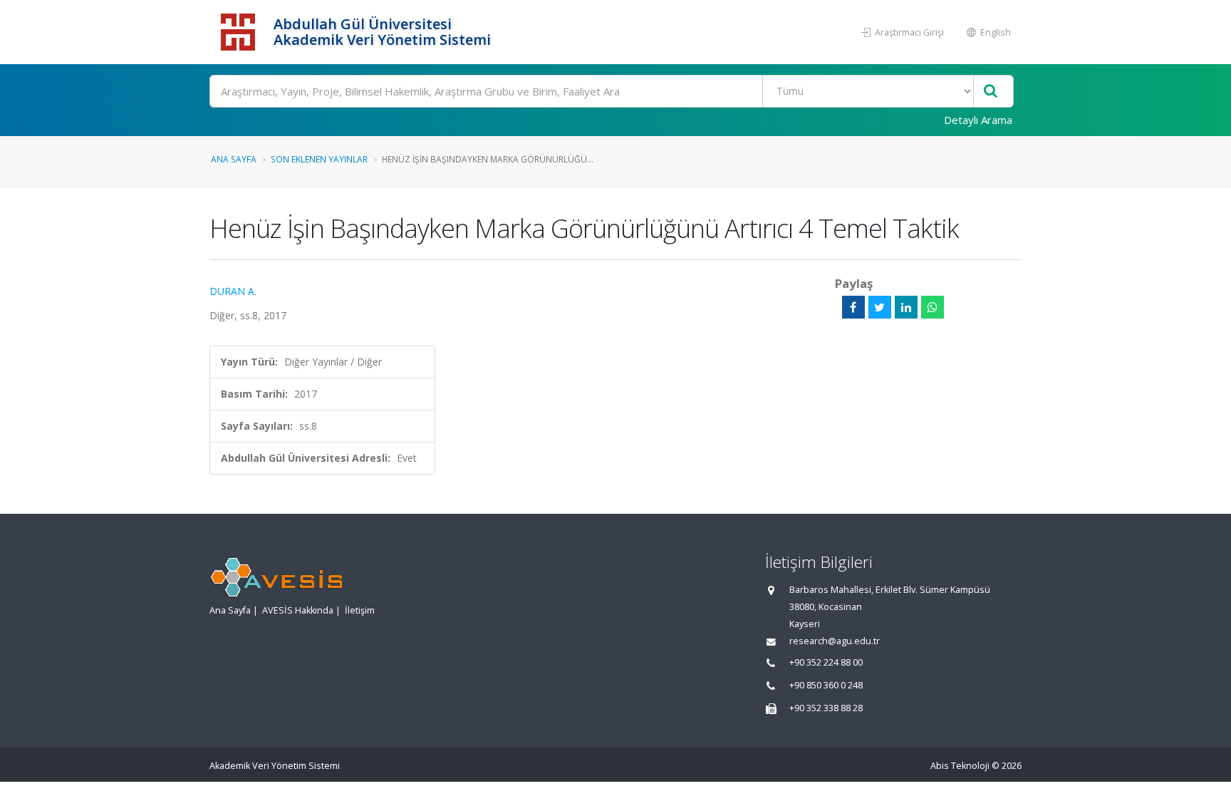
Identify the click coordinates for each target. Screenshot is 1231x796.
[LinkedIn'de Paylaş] (906, 307)
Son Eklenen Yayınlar (319, 159)
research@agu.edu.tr (834, 641)
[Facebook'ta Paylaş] (853, 307)
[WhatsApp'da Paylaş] (932, 307)
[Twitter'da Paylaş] (879, 307)
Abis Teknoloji (960, 766)
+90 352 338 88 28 (826, 708)
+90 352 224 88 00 (826, 662)
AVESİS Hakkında (297, 610)
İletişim (360, 610)
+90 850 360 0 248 (826, 685)
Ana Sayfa (233, 159)
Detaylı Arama (978, 120)
